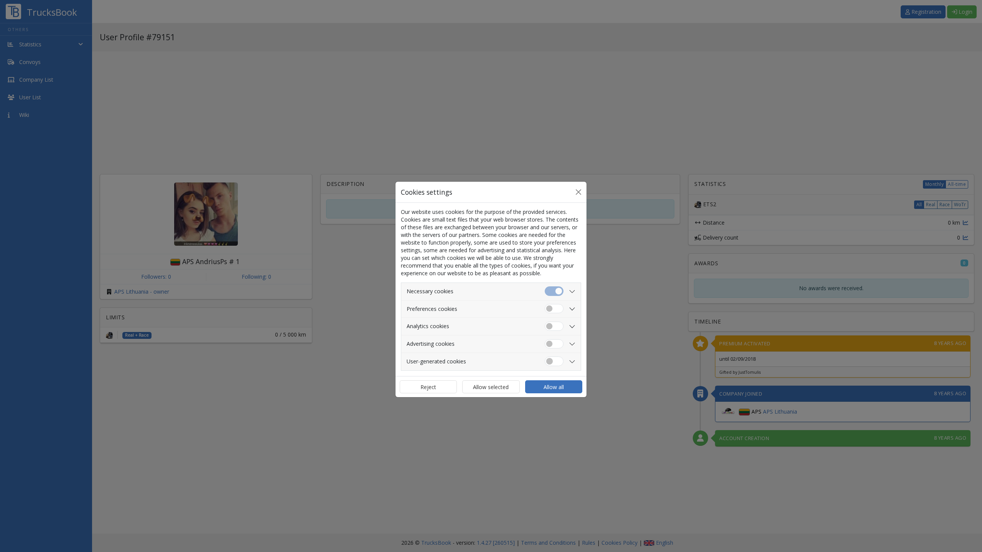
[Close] (578, 192)
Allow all (554, 387)
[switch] (554, 309)
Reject (428, 387)
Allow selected (491, 387)
